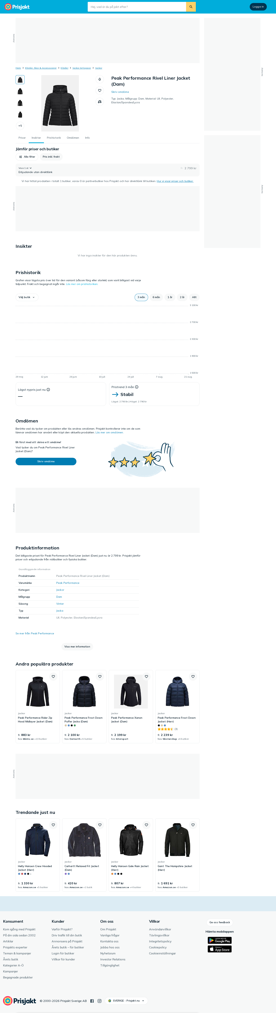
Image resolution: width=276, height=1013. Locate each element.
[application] (108, 341)
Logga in (258, 6)
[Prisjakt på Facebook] (92, 1000)
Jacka (59, 610)
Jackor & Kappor (81, 67)
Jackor (98, 67)
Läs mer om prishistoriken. (82, 284)
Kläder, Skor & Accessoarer (41, 67)
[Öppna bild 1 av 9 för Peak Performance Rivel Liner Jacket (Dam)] (60, 103)
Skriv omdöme (120, 92)
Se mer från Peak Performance (35, 633)
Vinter (60, 603)
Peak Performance (67, 583)
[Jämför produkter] (100, 102)
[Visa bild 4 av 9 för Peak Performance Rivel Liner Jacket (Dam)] (20, 114)
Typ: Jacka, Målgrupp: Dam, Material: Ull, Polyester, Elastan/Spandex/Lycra (142, 100)
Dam (59, 596)
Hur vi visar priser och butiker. (175, 181)
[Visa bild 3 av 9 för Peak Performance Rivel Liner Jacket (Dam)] (20, 102)
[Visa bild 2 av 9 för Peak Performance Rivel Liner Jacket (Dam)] (20, 91)
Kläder (64, 67)
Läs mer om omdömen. (110, 432)
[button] (20, 126)
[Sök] (191, 7)
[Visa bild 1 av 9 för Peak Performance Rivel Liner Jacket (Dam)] (20, 79)
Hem (18, 67)
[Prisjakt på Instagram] (99, 1000)
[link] (38, 706)
